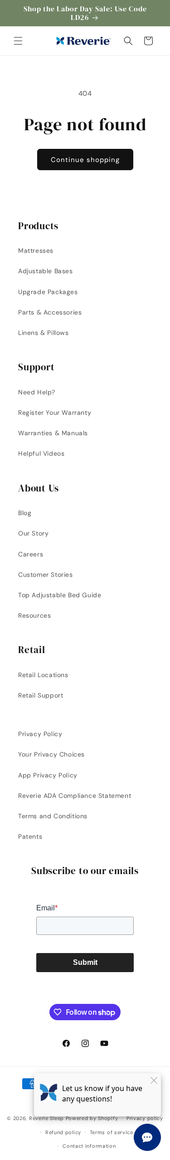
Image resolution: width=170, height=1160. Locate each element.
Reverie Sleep (46, 1118)
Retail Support (40, 695)
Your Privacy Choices (51, 754)
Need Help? (36, 392)
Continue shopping (85, 159)
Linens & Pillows (43, 333)
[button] (18, 41)
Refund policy (63, 1132)
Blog (24, 513)
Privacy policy (144, 1118)
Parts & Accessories (50, 312)
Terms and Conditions (52, 816)
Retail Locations (43, 675)
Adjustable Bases (45, 271)
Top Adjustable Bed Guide (59, 595)
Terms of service (111, 1132)
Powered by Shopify (92, 1118)
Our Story (33, 533)
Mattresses (35, 250)
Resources (34, 615)
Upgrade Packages (48, 292)
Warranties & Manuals (53, 433)
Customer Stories (45, 574)
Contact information (89, 1146)
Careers (30, 554)
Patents (30, 836)
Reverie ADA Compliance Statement (74, 795)
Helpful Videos (41, 453)
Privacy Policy (40, 734)
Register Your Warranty (54, 412)
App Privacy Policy (48, 775)
